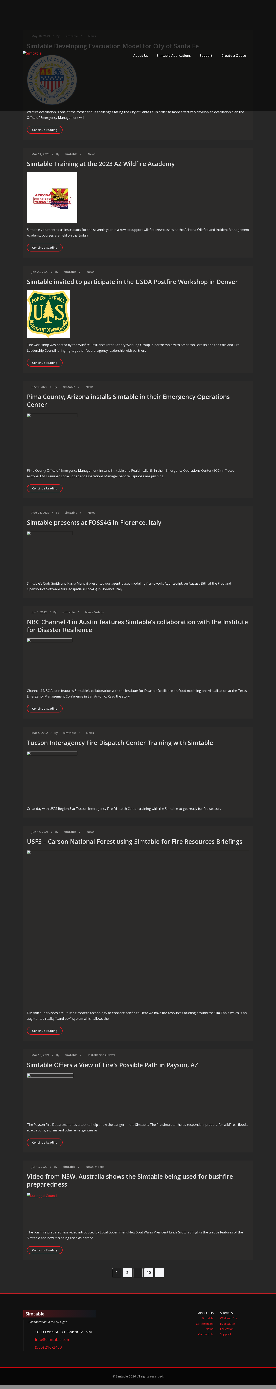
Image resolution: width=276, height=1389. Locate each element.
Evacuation (227, 1324)
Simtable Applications (174, 55)
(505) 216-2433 (48, 1347)
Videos (99, 612)
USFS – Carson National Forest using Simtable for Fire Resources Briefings (134, 841)
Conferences (205, 1324)
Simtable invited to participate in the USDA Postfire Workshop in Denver (132, 282)
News (91, 154)
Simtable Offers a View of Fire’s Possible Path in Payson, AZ (112, 1065)
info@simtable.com (52, 1339)
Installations (97, 1055)
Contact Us (206, 1334)
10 (149, 1272)
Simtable (208, 1318)
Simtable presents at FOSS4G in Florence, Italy (94, 522)
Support (206, 55)
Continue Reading (47, 130)
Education (227, 1329)
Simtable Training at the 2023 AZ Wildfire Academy (101, 164)
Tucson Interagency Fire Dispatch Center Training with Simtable (120, 743)
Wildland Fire (229, 1318)
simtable (71, 154)
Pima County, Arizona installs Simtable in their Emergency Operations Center (128, 400)
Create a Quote (233, 55)
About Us (140, 55)
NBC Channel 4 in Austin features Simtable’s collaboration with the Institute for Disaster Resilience (137, 626)
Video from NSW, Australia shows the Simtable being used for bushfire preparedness (130, 1180)
